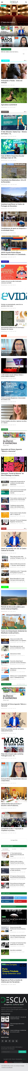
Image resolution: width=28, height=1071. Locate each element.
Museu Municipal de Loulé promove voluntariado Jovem (17, 647)
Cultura (4, 429)
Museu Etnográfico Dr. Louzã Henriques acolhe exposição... (17, 579)
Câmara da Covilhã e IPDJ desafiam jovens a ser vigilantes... (18, 639)
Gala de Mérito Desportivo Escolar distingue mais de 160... (12, 157)
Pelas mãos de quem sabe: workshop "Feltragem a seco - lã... (18, 557)
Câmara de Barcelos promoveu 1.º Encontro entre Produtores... (18, 564)
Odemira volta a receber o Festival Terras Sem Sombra (17, 862)
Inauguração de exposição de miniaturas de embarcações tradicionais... (17, 483)
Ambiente (4, 587)
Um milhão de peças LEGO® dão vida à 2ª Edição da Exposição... (18, 936)
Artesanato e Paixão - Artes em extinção (11, 81)
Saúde (4, 336)
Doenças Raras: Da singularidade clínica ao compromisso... (14, 779)
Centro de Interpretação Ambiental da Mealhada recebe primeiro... (14, 632)
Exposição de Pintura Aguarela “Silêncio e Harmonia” (11, 450)
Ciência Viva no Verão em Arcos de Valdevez (18, 669)
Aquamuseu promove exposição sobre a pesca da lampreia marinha (18, 491)
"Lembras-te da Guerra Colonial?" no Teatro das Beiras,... (18, 869)
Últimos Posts (6, 684)
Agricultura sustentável (9, 105)
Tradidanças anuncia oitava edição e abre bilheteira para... (17, 506)
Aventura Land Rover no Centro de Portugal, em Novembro (12, 205)
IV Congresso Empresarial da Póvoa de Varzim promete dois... (18, 876)
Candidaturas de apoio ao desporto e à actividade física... (13, 229)
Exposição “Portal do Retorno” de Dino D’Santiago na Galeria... (12, 474)
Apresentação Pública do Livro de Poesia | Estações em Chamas (12, 328)
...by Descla (5, 60)
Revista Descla (4, 24)
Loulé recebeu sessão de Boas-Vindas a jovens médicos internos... (12, 375)
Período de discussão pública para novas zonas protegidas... (13, 608)
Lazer (3, 528)
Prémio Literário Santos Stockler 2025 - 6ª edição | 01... (18, 513)
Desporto (5, 112)
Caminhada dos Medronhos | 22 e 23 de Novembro (13, 181)
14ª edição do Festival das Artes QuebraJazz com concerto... (18, 943)
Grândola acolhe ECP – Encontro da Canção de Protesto (18, 1018)
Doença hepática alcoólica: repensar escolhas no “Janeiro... (14, 421)
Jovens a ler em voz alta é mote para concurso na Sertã (11, 282)
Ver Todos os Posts (21, 684)
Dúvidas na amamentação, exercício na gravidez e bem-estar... (12, 305)
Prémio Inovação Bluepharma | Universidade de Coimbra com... (13, 398)
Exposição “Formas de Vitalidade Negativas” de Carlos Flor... (18, 521)
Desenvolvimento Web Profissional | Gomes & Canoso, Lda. (18, 929)
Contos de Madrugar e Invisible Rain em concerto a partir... (18, 1031)
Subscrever (22, 1051)
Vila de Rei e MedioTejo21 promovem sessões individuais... (18, 662)
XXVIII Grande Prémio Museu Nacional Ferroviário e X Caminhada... (13, 253)
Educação (5, 261)
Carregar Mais (14, 840)
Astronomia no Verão (15, 653)
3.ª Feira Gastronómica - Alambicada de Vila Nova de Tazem (17, 855)
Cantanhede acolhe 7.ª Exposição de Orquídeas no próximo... (18, 572)
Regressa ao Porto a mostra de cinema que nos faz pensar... (11, 981)
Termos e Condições (18, 1062)
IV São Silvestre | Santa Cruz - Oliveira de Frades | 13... (14, 133)
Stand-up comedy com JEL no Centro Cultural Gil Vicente (13, 549)
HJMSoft (24, 1059)
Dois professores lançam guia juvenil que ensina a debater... (17, 884)
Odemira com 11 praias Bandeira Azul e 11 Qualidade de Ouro (18, 676)
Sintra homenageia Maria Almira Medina (17, 1024)
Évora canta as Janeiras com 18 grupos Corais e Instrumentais (18, 499)
